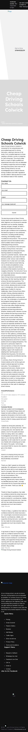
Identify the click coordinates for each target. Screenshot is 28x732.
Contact (8, 669)
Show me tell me (11, 638)
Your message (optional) (8, 204)
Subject (3, 197)
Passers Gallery (10, 626)
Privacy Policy (10, 642)
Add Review (9, 632)
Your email (4, 190)
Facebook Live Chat (12, 659)
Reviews (8, 629)
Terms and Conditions (12, 645)
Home (3, 122)
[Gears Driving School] (10, 14)
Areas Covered (10, 622)
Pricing (8, 619)
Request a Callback (11, 653)
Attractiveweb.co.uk (20, 729)
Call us (8, 662)
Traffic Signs (9, 635)
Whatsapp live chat (11, 656)
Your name (4, 183)
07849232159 (20, 50)
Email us (8, 665)
